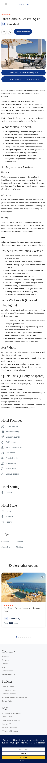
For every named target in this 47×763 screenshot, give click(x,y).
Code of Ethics (8, 686)
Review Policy (7, 701)
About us (5, 656)
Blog (3, 667)
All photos (37, 64)
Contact (5, 660)
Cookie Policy (7, 717)
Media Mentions (8, 674)
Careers (5, 663)
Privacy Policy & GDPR (11, 720)
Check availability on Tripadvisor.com (23, 79)
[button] (16, 637)
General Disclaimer (9, 727)
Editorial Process (9, 694)
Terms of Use (7, 724)
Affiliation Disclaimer (10, 731)
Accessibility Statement (12, 713)
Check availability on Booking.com (23, 72)
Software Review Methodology (14, 697)
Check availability (23, 31)
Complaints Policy (9, 690)
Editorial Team (8, 671)
